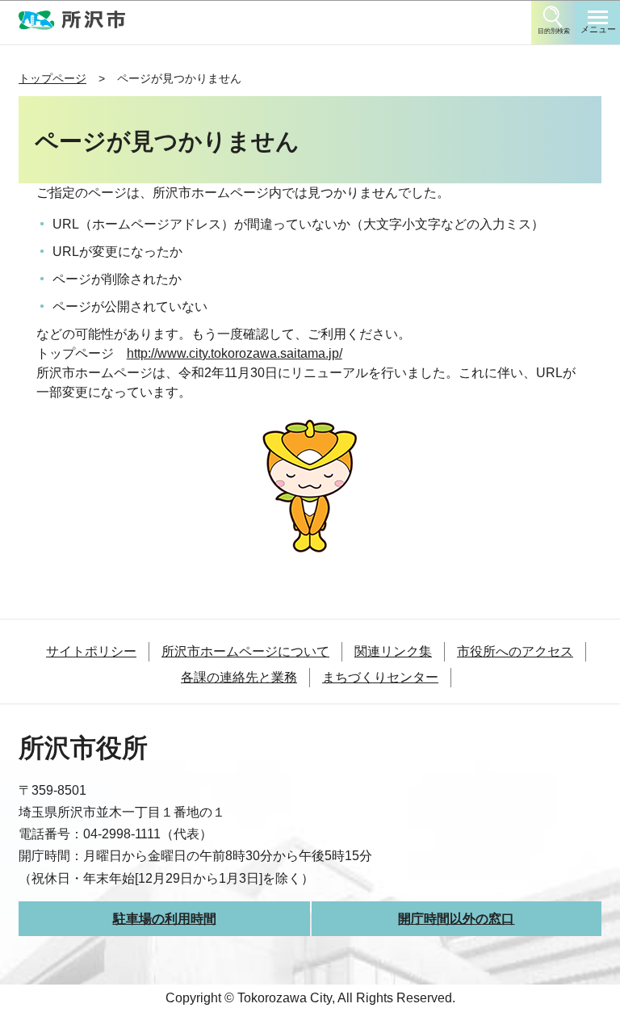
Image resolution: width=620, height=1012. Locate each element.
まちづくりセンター (380, 677)
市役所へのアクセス (515, 651)
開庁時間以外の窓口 (456, 919)
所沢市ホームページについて (245, 651)
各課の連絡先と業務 (239, 677)
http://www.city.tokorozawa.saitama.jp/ (234, 353)
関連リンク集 (393, 651)
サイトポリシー (91, 651)
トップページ (52, 78)
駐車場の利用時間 (164, 919)
